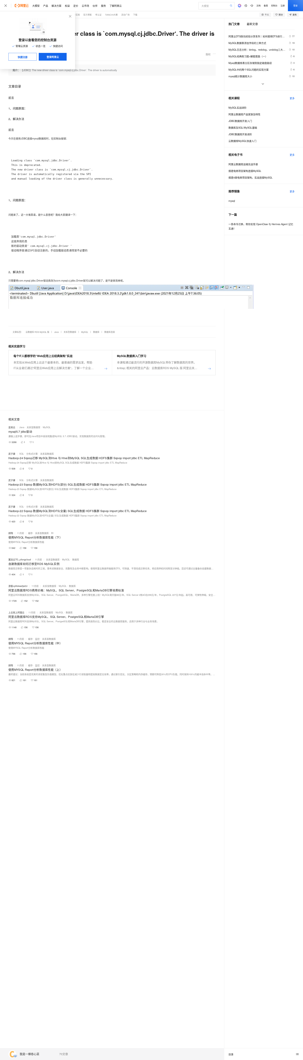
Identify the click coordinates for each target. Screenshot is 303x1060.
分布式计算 (32, 453)
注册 (283, 5)
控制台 (274, 5)
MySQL (84, 331)
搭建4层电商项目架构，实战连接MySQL (250, 177)
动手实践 (75, 14)
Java (56, 331)
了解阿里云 (115, 5)
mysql (231, 201)
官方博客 (87, 14)
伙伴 (95, 5)
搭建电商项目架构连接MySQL (244, 171)
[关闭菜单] (5, 5)
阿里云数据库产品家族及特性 (244, 114)
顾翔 (10, 533)
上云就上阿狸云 (16, 612)
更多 (292, 98)
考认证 (98, 14)
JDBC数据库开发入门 (240, 121)
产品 (45, 5)
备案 (266, 5)
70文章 (63, 1054)
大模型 (36, 5)
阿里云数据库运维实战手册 (243, 164)
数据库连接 (109, 331)
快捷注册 (23, 57)
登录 (295, 5)
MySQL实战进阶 (237, 107)
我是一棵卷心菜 (29, 1054)
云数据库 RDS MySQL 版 (37, 331)
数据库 (96, 331)
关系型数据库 (70, 331)
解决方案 (56, 5)
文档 (258, 5)
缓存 (30, 533)
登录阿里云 (53, 57)
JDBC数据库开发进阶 (240, 134)
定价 (75, 5)
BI (52, 533)
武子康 (11, 453)
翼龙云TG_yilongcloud (19, 559)
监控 (37, 638)
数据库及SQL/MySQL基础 (242, 127)
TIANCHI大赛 (111, 14)
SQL (21, 453)
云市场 (85, 5)
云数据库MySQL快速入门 (242, 141)
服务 (103, 5)
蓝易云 (11, 427)
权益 (67, 5)
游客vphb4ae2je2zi (18, 586)
